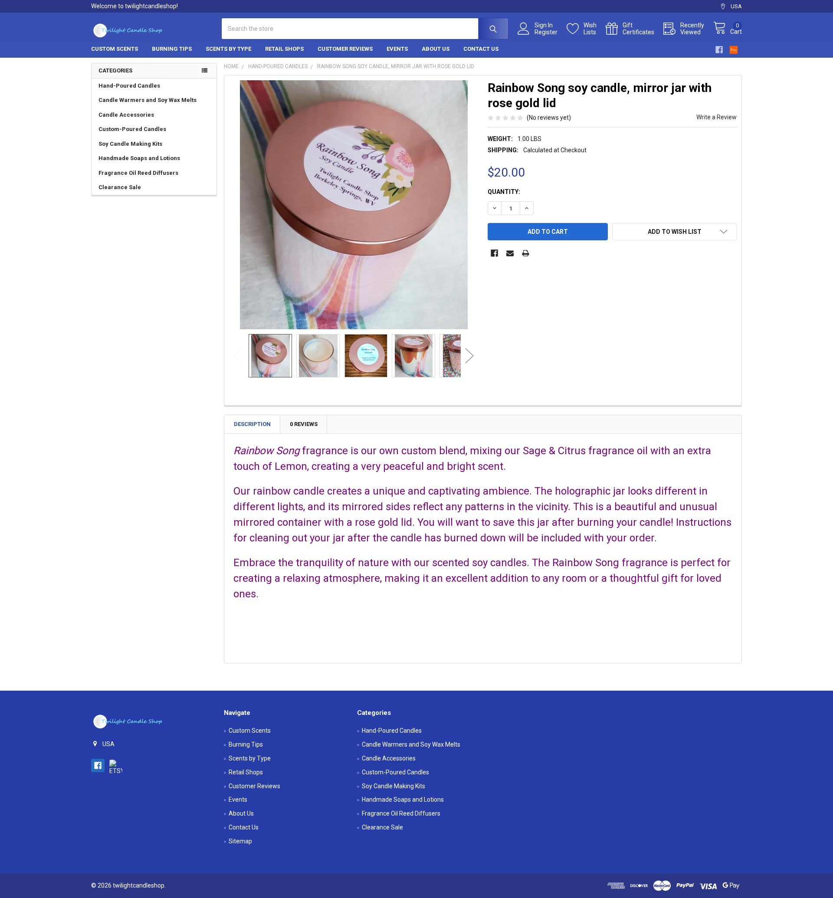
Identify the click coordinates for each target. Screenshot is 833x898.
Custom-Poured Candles (132, 129)
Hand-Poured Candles (129, 85)
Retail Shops (284, 49)
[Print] (525, 253)
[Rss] (734, 49)
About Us (435, 49)
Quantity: (504, 191)
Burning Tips (172, 49)
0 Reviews (304, 424)
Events (397, 49)
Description (252, 424)
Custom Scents (114, 49)
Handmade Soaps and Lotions (139, 158)
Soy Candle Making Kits (130, 144)
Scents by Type (228, 49)
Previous (237, 356)
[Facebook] (719, 49)
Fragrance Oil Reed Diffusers (138, 173)
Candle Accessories (126, 114)
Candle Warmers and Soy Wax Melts (147, 100)
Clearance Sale (119, 187)
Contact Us (480, 49)
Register (546, 32)
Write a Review (716, 117)
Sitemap (240, 841)
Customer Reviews (345, 49)
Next (469, 356)
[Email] (510, 253)
